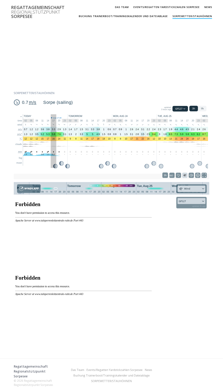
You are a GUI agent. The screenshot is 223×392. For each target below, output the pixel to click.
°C (21, 138)
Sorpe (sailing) (58, 102)
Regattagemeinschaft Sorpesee (37, 12)
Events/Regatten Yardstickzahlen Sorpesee (166, 7)
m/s (32, 102)
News (208, 7)
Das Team (122, 7)
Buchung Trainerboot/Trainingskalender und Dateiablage (123, 16)
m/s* (19, 134)
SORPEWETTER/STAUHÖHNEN (192, 16)
